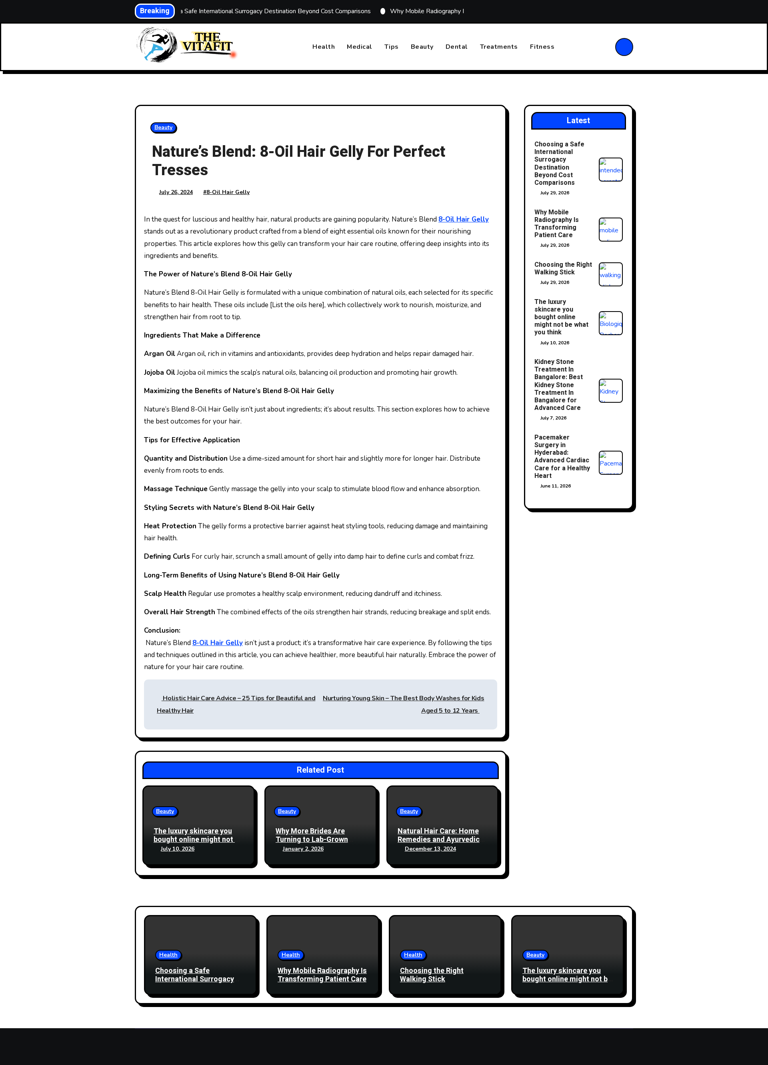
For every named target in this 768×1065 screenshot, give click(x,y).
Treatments (499, 46)
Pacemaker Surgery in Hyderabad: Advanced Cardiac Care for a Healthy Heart (562, 457)
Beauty (422, 46)
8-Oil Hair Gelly (228, 192)
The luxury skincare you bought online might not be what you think (198, 840)
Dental (457, 46)
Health (323, 46)
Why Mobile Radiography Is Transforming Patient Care (556, 224)
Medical (359, 46)
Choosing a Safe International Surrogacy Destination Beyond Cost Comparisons (559, 164)
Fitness (542, 46)
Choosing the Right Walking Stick (563, 268)
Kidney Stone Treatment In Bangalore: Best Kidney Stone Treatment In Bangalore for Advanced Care (558, 385)
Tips (391, 46)
